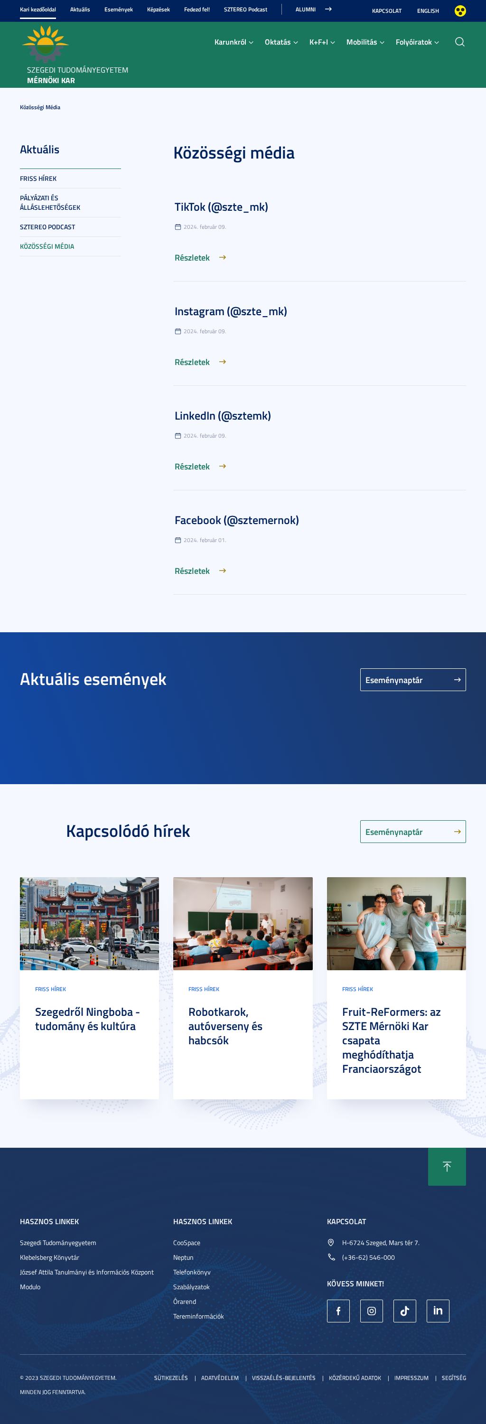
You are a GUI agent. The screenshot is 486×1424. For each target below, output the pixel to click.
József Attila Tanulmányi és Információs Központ (87, 1271)
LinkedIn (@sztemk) (223, 415)
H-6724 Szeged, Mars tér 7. (381, 1242)
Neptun (183, 1257)
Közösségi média (40, 107)
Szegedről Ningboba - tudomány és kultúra (87, 1018)
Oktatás (278, 41)
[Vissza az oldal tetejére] (447, 1167)
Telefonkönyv (192, 1271)
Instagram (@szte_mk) (231, 311)
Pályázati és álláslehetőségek (50, 202)
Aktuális (80, 9)
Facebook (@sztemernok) (237, 520)
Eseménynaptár (394, 680)
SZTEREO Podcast (245, 9)
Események (118, 9)
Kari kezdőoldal (38, 9)
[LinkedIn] (438, 1311)
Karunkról (230, 41)
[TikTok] (404, 1311)
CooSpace (186, 1242)
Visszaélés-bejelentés (284, 1378)
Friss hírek (38, 178)
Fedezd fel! (197, 9)
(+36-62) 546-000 (368, 1257)
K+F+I (318, 41)
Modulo (30, 1286)
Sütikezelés (171, 1378)
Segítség (454, 1378)
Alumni (306, 9)
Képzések (158, 9)
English (428, 11)
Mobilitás (361, 41)
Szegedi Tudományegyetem (58, 1242)
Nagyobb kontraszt (460, 11)
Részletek (192, 257)
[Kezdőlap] (45, 43)
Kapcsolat (387, 11)
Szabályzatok (191, 1286)
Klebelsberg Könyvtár (49, 1257)
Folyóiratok (414, 41)
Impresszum (411, 1378)
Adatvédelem (220, 1378)
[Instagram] (371, 1311)
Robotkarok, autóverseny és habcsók (225, 1025)
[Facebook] (338, 1311)
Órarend (184, 1301)
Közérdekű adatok (355, 1378)
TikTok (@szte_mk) (221, 206)
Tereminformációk (198, 1316)
